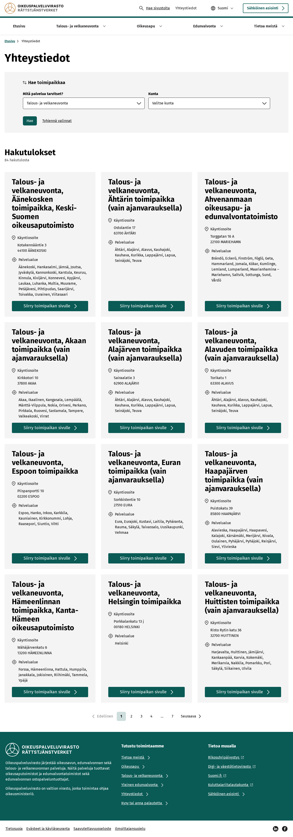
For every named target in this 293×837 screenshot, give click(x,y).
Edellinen (105, 716)
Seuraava (188, 716)
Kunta (153, 94)
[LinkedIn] (275, 829)
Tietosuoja (14, 828)
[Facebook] (285, 829)
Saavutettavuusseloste (92, 828)
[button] (103, 26)
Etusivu (10, 41)
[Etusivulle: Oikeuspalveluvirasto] (34, 8)
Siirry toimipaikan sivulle (47, 305)
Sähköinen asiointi (262, 8)
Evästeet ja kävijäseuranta (48, 828)
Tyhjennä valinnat (57, 121)
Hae (30, 121)
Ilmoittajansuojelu (130, 828)
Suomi (223, 8)
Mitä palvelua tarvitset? (43, 94)
